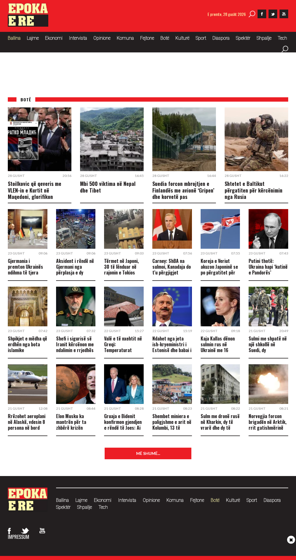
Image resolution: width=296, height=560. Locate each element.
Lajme (33, 38)
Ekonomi (53, 38)
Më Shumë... (148, 453)
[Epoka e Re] (28, 25)
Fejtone (147, 38)
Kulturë (182, 38)
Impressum (18, 536)
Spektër (243, 38)
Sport (201, 38)
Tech (282, 38)
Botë (164, 38)
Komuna (125, 38)
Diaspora (221, 38)
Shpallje (264, 38)
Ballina (14, 38)
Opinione (101, 38)
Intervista (78, 38)
